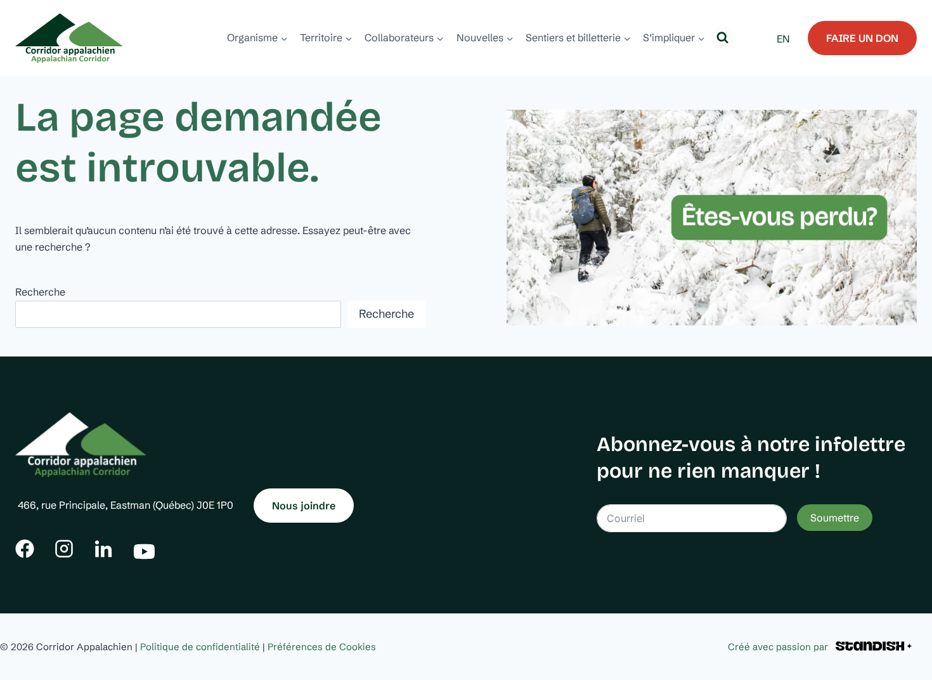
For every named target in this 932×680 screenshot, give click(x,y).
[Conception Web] (874, 647)
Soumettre (834, 517)
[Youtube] (144, 548)
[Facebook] (24, 548)
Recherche (40, 291)
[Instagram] (64, 548)
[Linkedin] (103, 548)
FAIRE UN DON (862, 38)
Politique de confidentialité (200, 647)
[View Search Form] (722, 38)
